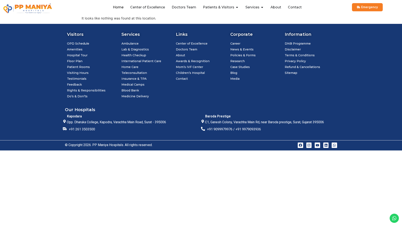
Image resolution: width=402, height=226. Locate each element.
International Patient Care (141, 61)
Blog (233, 73)
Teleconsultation (134, 73)
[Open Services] (262, 7)
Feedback (74, 84)
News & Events (242, 49)
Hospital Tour (77, 55)
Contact (182, 79)
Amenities (74, 49)
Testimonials (76, 79)
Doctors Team (186, 49)
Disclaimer (293, 49)
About (180, 55)
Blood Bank (130, 90)
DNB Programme (298, 43)
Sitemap (291, 73)
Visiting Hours (78, 73)
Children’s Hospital (190, 73)
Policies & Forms (243, 55)
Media (235, 79)
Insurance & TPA (134, 79)
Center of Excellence (191, 43)
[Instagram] (309, 145)
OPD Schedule (78, 43)
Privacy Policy (295, 61)
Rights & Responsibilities (86, 90)
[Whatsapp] (334, 145)
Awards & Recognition (193, 61)
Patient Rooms (78, 67)
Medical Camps (132, 84)
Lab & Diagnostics (135, 49)
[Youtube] (317, 145)
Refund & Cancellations (302, 67)
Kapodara (74, 116)
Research (237, 61)
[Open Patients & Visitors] (237, 7)
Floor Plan (74, 61)
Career (235, 43)
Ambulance (130, 43)
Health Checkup (133, 55)
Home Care (129, 67)
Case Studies (240, 67)
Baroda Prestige (218, 116)
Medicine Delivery (135, 96)
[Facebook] (300, 145)
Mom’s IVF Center (189, 67)
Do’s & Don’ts (77, 96)
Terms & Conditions (300, 55)
